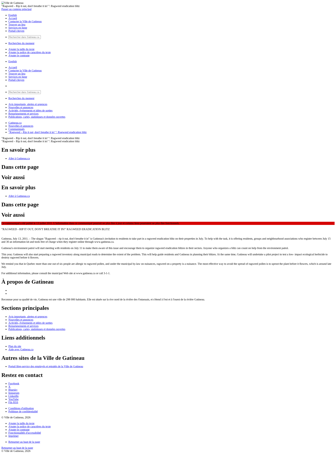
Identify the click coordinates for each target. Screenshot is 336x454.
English (12, 15)
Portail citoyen (16, 30)
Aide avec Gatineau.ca (20, 349)
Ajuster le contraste (19, 55)
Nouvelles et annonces (20, 107)
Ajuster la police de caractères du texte (29, 52)
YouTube (13, 399)
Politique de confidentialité (23, 411)
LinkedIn (13, 396)
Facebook (13, 383)
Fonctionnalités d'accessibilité (24, 432)
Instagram (13, 392)
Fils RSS (13, 402)
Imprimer (13, 435)
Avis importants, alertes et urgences (27, 104)
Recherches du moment (21, 43)
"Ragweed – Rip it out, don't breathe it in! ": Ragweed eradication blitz (47, 132)
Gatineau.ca (15, 122)
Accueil (12, 18)
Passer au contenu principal (16, 9)
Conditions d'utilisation (21, 408)
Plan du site (14, 346)
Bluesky (13, 389)
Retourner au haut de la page (24, 441)
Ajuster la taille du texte (21, 49)
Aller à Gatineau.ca (19, 158)
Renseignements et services (23, 113)
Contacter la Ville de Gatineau (25, 21)
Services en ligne (17, 27)
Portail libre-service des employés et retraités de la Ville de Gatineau (45, 366)
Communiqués (16, 129)
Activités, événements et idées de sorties (30, 110)
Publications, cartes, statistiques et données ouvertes (36, 116)
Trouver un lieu (16, 24)
